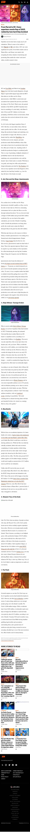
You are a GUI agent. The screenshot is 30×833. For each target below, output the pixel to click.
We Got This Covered (15, 801)
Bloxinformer (15, 817)
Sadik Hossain (4, 749)
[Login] (27, 2)
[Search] (19, 2)
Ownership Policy (5, 772)
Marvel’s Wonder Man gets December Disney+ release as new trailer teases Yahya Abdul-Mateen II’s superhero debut (7, 743)
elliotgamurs (18, 669)
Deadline (18, 339)
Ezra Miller (9, 88)
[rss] (2, 765)
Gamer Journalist (15, 805)
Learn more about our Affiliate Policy (7, 640)
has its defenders (18, 598)
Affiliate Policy (17, 776)
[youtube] (16, 765)
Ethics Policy (16, 774)
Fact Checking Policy (18, 772)
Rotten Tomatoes (18, 380)
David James (18, 747)
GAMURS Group (26, 823)
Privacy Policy (4, 776)
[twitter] (9, 765)
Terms (2, 774)
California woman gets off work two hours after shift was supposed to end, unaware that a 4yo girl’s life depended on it (7, 664)
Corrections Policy (18, 770)
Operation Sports (15, 809)
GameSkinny (15, 807)
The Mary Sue (15, 811)
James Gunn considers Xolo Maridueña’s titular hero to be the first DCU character (14, 481)
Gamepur (15, 793)
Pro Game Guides (15, 789)
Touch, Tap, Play (15, 813)
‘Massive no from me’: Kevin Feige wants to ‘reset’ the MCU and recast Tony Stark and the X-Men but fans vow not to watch (22, 717)
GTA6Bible (15, 819)
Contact (3, 778)
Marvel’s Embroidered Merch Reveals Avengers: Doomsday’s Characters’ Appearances (22, 664)
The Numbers (22, 166)
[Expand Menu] (24, 2)
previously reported (13, 297)
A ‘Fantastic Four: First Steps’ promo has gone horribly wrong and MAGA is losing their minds (21, 742)
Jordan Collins (4, 671)
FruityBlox (15, 815)
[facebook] (12, 765)
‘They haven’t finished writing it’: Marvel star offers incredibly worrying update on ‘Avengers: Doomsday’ (22, 690)
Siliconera (15, 799)
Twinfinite (15, 791)
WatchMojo (19, 137)
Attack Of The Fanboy (15, 795)
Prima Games (15, 797)
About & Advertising (6, 770)
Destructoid (15, 803)
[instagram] (5, 765)
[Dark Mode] (22, 2)
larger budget (9, 241)
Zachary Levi (20, 551)
